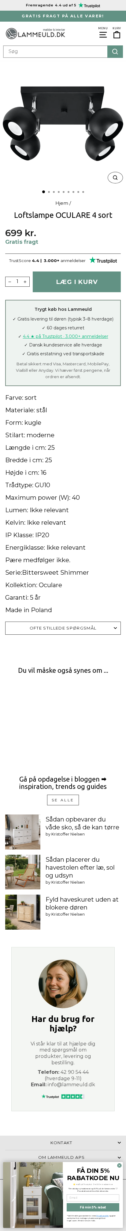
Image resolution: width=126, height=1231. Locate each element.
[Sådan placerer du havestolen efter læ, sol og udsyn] (22, 872)
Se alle (63, 800)
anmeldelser (73, 260)
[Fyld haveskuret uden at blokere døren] (22, 912)
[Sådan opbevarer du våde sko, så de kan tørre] (22, 832)
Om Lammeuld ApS (61, 1157)
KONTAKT (61, 1142)
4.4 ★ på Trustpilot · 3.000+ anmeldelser (65, 336)
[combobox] (63, 51)
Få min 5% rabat (93, 1207)
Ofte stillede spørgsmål (63, 628)
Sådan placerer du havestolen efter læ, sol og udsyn (80, 867)
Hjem (61, 203)
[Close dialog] (119, 1165)
